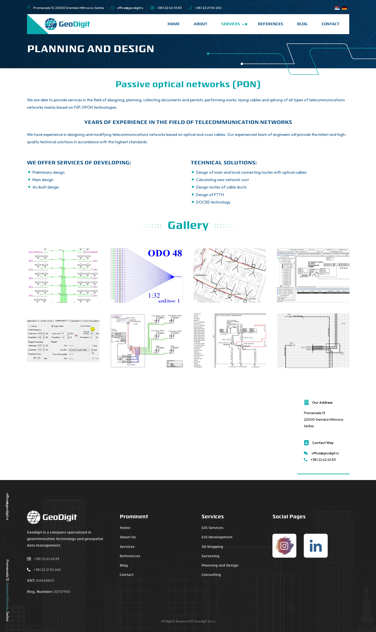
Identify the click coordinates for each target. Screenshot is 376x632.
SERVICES (231, 24)
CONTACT (330, 24)
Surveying (210, 556)
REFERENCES (270, 24)
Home (125, 528)
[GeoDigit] (67, 24)
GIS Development (216, 537)
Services (127, 547)
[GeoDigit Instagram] (284, 546)
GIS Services (212, 528)
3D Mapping (212, 547)
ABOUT (200, 24)
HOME (174, 24)
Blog (124, 565)
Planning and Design (219, 565)
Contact (127, 575)
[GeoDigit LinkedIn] (316, 546)
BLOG (302, 24)
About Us (128, 537)
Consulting (211, 575)
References (130, 556)
